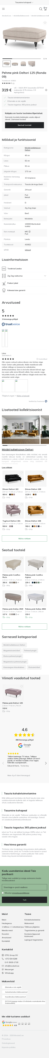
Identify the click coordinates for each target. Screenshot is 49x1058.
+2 (18, 614)
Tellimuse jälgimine (32, 927)
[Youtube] (36, 1035)
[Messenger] (41, 1035)
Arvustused (6, 937)
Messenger (9, 969)
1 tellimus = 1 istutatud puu (13, 927)
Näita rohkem (24, 538)
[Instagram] (32, 1035)
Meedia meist (7, 930)
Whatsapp (9, 973)
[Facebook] (28, 1035)
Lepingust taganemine (33, 940)
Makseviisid (29, 923)
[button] (24, 2)
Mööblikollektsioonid (21, 16)
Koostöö (5, 934)
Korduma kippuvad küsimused (32, 935)
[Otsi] (40, 9)
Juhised (28, 250)
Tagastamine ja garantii (34, 930)
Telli (24, 900)
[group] (24, 759)
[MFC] (30, 231)
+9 (18, 582)
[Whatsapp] (45, 1035)
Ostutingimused (8, 1043)
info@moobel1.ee (12, 966)
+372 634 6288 (11, 959)
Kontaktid (6, 941)
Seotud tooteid (24, 125)
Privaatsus (6, 1039)
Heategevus (7, 923)
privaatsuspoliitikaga (20, 893)
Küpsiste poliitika (8, 1047)
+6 (41, 582)
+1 (41, 526)
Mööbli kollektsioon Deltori (17, 449)
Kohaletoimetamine (32, 920)
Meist (4, 920)
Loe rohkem (7, 467)
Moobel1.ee (6, 16)
